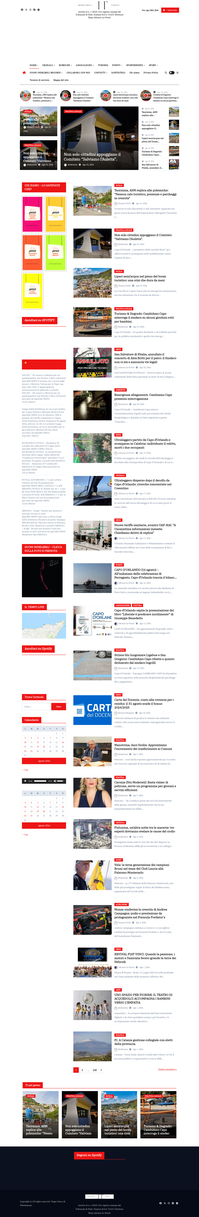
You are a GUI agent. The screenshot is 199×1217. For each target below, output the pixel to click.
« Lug (25, 769)
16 (63, 742)
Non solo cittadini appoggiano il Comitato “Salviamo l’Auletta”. (83, 97)
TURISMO (103, 65)
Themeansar (26, 1205)
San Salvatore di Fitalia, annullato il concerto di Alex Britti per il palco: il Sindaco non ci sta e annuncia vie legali (145, 358)
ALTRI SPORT (121, 904)
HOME (33, 65)
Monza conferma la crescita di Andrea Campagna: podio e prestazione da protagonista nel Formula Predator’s (140, 913)
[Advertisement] (100, 40)
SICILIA (28, 111)
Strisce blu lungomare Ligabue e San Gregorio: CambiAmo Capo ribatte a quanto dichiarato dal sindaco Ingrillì (144, 659)
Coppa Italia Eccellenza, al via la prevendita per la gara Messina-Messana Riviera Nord (43, 410)
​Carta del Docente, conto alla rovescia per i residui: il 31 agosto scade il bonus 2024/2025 (144, 703)
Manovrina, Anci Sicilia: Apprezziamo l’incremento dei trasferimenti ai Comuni (143, 747)
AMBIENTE (120, 390)
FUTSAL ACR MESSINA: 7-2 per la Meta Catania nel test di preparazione (41, 481)
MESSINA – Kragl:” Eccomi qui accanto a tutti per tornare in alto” (42, 512)
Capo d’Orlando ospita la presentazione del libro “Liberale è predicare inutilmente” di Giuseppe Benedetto (144, 614)
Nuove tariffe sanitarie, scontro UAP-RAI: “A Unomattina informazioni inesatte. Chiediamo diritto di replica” (145, 529)
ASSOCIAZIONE (123, 605)
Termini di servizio (39, 79)
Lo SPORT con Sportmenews (35, 364)
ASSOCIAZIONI (84, 65)
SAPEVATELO (118, 72)
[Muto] (55, 781)
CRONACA (48, 65)
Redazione (32, 164)
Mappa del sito (61, 79)
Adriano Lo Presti (126, 367)
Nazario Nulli (33, 127)
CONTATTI (100, 72)
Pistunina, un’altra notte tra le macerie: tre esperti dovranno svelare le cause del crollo (144, 829)
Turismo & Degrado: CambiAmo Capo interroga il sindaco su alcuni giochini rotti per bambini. (144, 317)
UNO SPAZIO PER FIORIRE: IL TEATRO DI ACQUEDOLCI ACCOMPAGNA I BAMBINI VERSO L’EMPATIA (143, 998)
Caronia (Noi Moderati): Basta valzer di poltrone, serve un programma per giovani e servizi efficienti (145, 786)
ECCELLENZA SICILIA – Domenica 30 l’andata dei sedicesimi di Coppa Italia (41, 444)
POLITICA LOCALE (33, 145)
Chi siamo (134, 72)
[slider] (40, 781)
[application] (44, 781)
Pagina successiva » (167, 1069)
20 (44, 746)
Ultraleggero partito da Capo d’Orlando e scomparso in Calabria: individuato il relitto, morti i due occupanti (145, 443)
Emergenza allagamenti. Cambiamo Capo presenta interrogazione (143, 397)
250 (95, 1070)
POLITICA (120, 650)
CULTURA (137, 605)
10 (25, 742)
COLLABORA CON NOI (78, 72)
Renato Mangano (126, 712)
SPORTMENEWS (135, 65)
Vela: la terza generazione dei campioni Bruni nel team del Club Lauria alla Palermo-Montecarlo (141, 868)
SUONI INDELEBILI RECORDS (45, 72)
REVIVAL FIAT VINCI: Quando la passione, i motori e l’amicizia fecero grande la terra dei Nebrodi (145, 958)
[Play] (25, 781)
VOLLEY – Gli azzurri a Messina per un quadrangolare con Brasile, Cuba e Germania (44, 377)
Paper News (57, 1201)
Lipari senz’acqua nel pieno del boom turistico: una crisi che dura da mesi (125, 97)
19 (38, 746)
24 (25, 751)
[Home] (24, 73)
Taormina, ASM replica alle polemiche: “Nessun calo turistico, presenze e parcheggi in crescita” (145, 194)
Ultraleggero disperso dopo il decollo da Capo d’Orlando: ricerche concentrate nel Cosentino (143, 484)
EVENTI (116, 65)
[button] (177, 73)
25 (31, 751)
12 (38, 742)
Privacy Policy (151, 72)
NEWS (118, 349)
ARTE (118, 990)
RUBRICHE (65, 65)
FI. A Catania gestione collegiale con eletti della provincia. (143, 1042)
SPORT (153, 65)
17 (25, 746)
